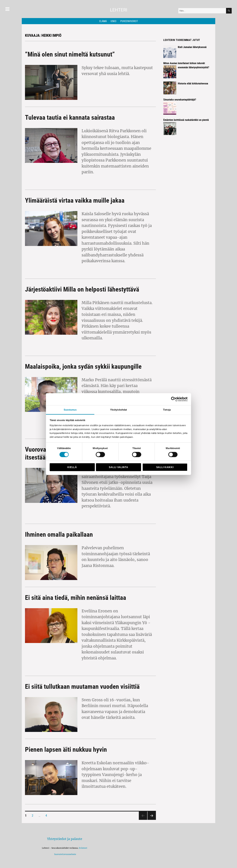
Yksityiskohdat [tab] (118, 409)
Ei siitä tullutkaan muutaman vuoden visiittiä (82, 686)
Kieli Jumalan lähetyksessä (192, 47)
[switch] (100, 454)
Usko (113, 21)
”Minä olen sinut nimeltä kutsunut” (70, 54)
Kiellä (72, 467)
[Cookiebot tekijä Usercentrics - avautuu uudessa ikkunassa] (173, 399)
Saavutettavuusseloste (64, 854)
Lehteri (118, 10)
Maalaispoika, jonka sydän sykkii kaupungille (83, 366)
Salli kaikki (164, 467)
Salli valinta (118, 467)
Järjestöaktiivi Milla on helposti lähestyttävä (82, 289)
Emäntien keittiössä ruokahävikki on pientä (186, 120)
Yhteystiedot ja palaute (64, 839)
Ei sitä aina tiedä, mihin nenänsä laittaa (75, 597)
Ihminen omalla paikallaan (59, 534)
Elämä (103, 21)
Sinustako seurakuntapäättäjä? (179, 99)
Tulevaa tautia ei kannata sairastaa (70, 117)
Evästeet (83, 848)
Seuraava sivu (151, 819)
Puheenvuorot (129, 21)
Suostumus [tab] (70, 409)
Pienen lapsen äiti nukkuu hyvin (66, 749)
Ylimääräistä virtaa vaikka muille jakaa (74, 200)
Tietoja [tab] (167, 409)
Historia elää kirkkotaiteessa (193, 83)
